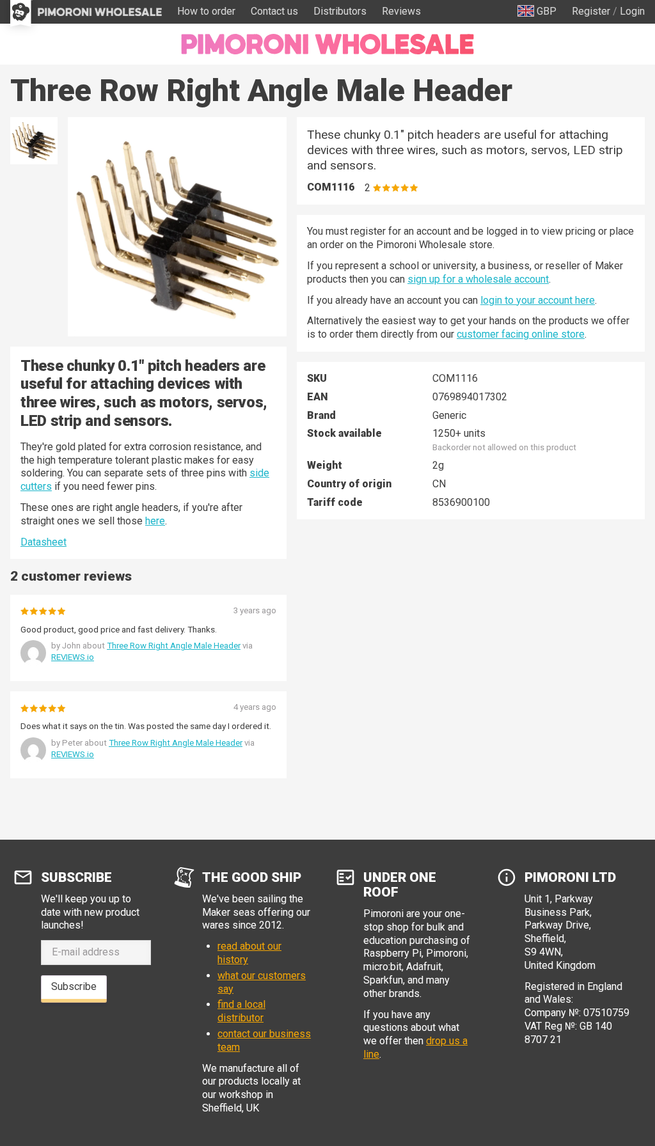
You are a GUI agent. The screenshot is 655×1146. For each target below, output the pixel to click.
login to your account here (537, 300)
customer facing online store (521, 334)
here (155, 521)
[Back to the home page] (327, 44)
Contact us (274, 11)
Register (591, 11)
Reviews (401, 11)
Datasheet (43, 542)
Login (632, 11)
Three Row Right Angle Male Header (174, 645)
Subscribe (74, 986)
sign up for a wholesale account (478, 279)
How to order (206, 11)
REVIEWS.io (72, 657)
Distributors (340, 11)
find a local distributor (241, 1011)
